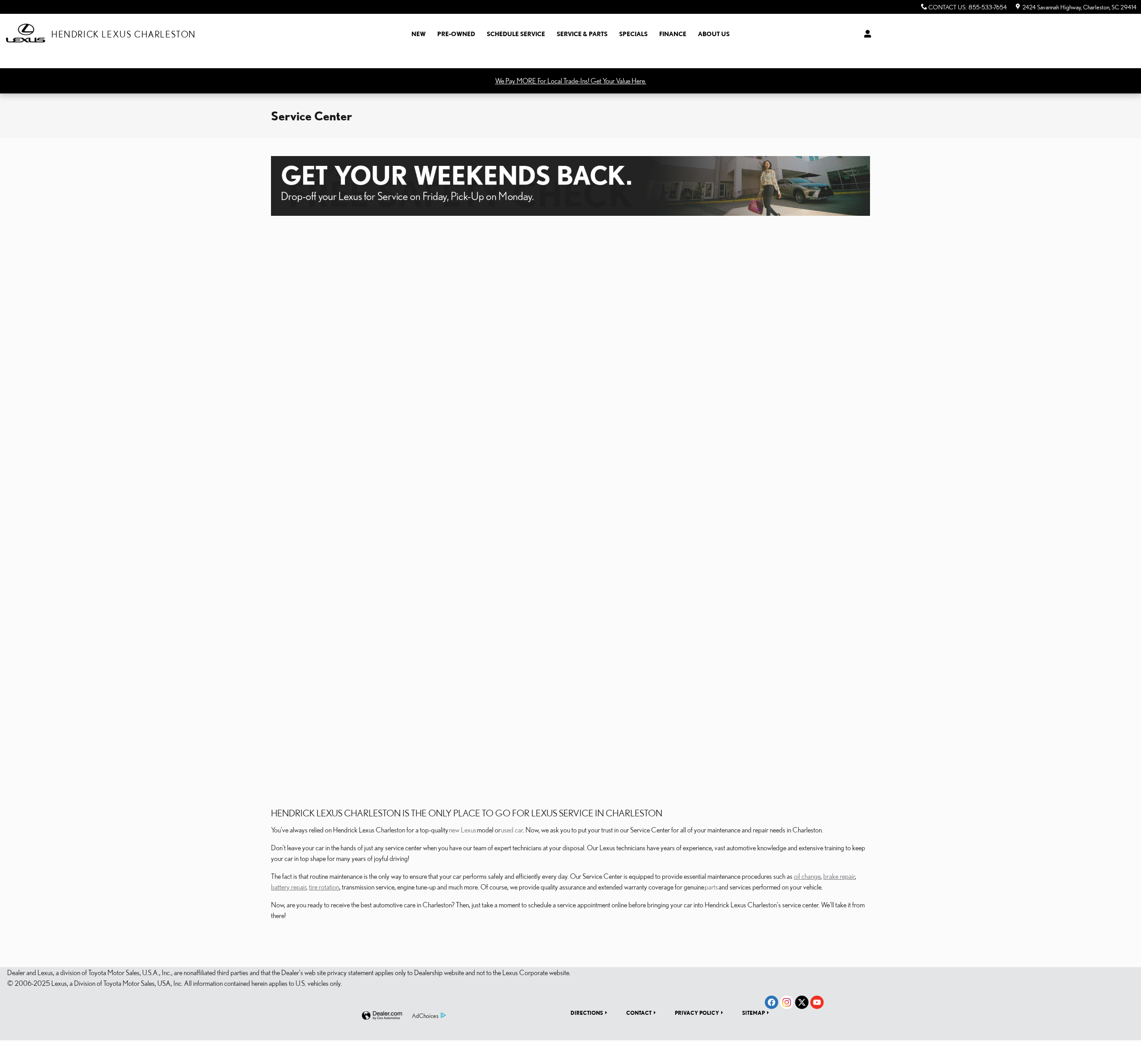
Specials (633, 33)
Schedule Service (516, 33)
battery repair (288, 887)
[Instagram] (786, 1002)
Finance (672, 33)
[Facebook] (771, 1002)
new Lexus (462, 830)
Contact (639, 1012)
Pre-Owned (456, 33)
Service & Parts (582, 33)
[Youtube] (817, 1002)
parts (711, 887)
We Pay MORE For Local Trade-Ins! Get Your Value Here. (570, 81)
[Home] (25, 34)
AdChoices (425, 1015)
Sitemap (753, 1012)
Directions (586, 1012)
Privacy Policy (697, 1012)
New (418, 33)
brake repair (839, 876)
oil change (807, 876)
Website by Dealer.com (382, 1016)
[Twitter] (802, 1002)
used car (512, 830)
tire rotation (324, 887)
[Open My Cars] (865, 33)
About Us (714, 33)
